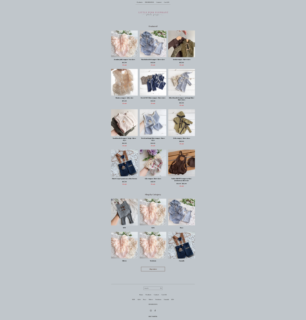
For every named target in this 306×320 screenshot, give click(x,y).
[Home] (153, 14)
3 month (166, 299)
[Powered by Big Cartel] (153, 316)
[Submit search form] (161, 288)
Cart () (166, 2)
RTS (172, 299)
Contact (158, 2)
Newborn (158, 299)
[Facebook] (155, 310)
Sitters (151, 299)
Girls (139, 299)
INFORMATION (149, 2)
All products (153, 269)
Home (141, 295)
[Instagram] (151, 310)
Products (139, 2)
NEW (133, 299)
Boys (144, 299)
